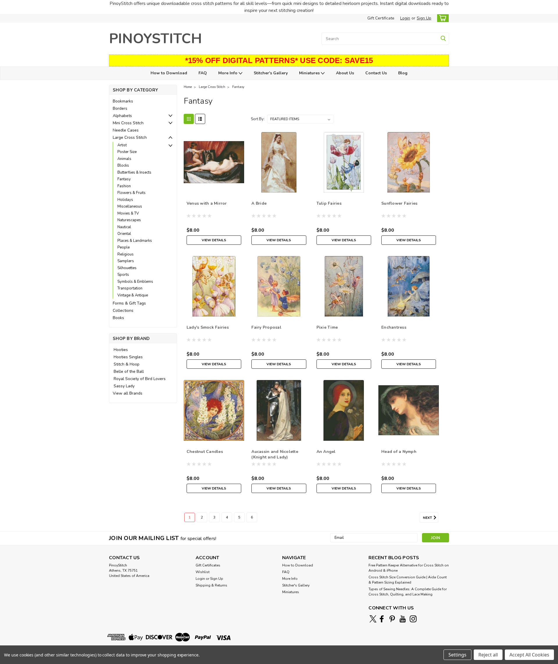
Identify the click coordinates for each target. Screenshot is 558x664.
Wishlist (203, 572)
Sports (123, 274)
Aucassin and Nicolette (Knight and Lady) (274, 454)
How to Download (169, 73)
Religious (125, 254)
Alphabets (122, 115)
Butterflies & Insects (134, 172)
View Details (214, 240)
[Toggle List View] (200, 119)
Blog (402, 73)
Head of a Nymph (398, 451)
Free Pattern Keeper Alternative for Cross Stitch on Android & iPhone (409, 568)
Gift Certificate (380, 18)
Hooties (121, 349)
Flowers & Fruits (131, 192)
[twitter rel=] (373, 618)
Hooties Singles (128, 357)
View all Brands (127, 393)
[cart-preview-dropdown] (441, 18)
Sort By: (257, 119)
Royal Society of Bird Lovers (140, 379)
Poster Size (127, 151)
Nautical (124, 227)
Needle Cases (126, 130)
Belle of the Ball (129, 371)
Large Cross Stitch (130, 137)
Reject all (488, 655)
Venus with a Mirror (207, 203)
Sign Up (424, 18)
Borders (120, 108)
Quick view (214, 188)
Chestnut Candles (205, 451)
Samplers (125, 261)
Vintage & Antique (132, 295)
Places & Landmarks (134, 240)
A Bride (259, 203)
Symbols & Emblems (135, 281)
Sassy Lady (124, 386)
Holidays (125, 199)
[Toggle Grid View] (189, 119)
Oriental (124, 233)
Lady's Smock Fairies (208, 327)
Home (188, 87)
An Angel (326, 451)
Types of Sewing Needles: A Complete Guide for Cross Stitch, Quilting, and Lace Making (408, 592)
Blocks (123, 165)
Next (428, 517)
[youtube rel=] (402, 618)
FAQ (202, 73)
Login (405, 18)
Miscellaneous (129, 206)
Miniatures (310, 73)
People (123, 247)
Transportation (129, 288)
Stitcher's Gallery (271, 73)
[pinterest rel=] (392, 618)
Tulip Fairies (328, 203)
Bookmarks (123, 101)
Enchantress (393, 327)
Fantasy (124, 179)
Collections (123, 310)
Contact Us (376, 73)
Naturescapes (129, 220)
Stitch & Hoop (127, 364)
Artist (122, 145)
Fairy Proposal (266, 327)
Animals (124, 158)
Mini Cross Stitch (128, 123)
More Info (228, 73)
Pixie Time (327, 327)
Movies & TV (128, 213)
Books (118, 318)
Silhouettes (127, 268)
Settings (457, 655)
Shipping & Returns (211, 585)
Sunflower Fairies (399, 203)
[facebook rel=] (381, 618)
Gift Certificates (208, 565)
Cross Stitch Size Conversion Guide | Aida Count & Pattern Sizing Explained (408, 580)
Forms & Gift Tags (129, 303)
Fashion (124, 186)
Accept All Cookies (529, 655)
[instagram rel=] (413, 618)
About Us (345, 73)
